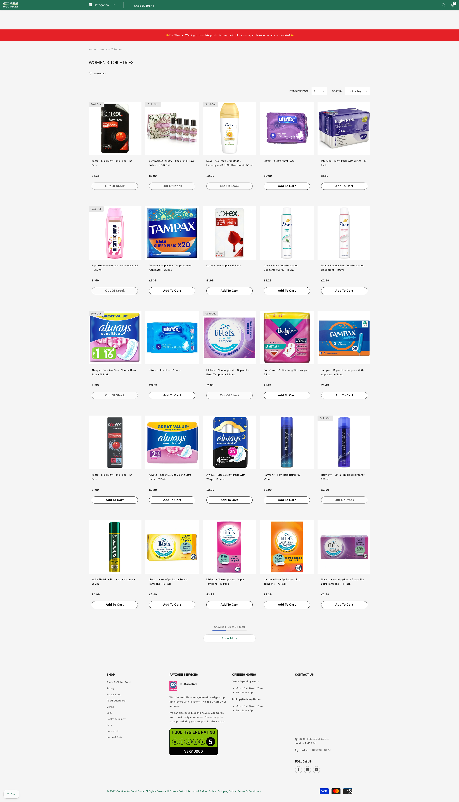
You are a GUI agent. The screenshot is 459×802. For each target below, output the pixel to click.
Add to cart (287, 186)
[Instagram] (307, 769)
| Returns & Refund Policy (201, 791)
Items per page (299, 91)
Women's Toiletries (111, 49)
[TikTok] (316, 769)
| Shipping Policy (227, 791)
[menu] (90, 5)
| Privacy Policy (177, 791)
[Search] (443, 5)
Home (92, 49)
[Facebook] (298, 769)
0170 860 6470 (321, 750)
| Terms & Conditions (249, 791)
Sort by (337, 91)
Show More (229, 638)
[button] (319, 91)
